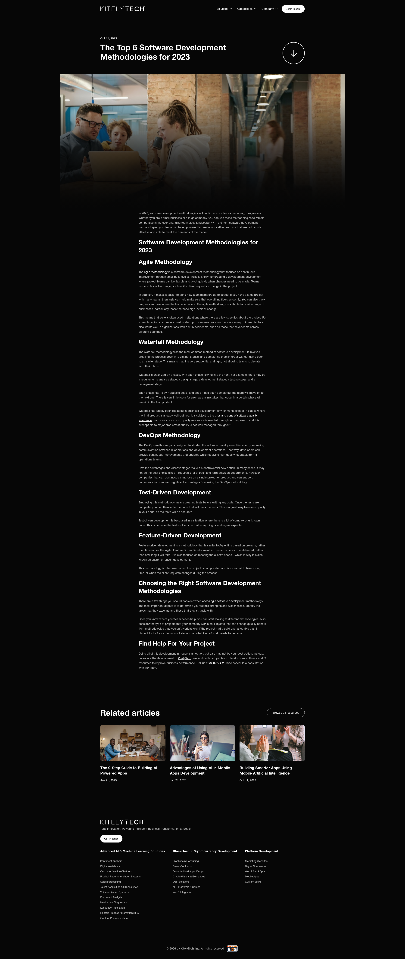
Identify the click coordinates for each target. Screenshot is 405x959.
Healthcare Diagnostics (113, 902)
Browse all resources (285, 712)
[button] (224, 8)
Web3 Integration (182, 892)
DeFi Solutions (181, 881)
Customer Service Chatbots (116, 871)
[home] (122, 8)
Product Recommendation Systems (120, 876)
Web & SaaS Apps (255, 871)
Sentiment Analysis (111, 861)
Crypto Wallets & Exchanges (189, 876)
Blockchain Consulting (186, 861)
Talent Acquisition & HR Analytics (119, 887)
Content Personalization (114, 918)
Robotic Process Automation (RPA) (119, 912)
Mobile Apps (252, 876)
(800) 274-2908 (219, 663)
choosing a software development (224, 601)
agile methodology (156, 272)
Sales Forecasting (110, 881)
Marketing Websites (256, 861)
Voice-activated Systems (114, 892)
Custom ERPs (253, 881)
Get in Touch (293, 8)
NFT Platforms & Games (186, 887)
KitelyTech (184, 658)
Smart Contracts (182, 866)
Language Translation (112, 907)
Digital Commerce (255, 866)
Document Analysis (111, 897)
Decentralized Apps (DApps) (188, 871)
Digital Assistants (110, 866)
